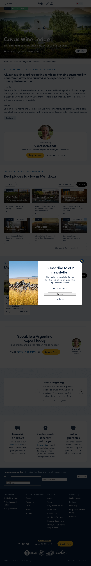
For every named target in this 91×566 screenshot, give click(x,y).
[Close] (82, 261)
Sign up (60, 294)
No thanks (60, 299)
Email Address (60, 288)
